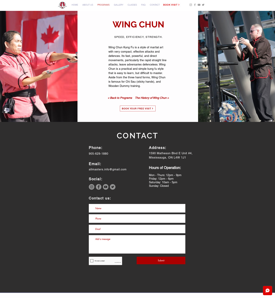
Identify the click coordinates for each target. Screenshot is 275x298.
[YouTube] (199, 4)
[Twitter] (112, 187)
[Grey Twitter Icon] (203, 4)
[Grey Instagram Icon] (190, 4)
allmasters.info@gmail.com (108, 169)
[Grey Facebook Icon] (195, 4)
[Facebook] (98, 187)
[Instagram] (91, 187)
